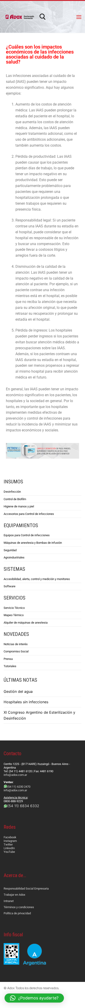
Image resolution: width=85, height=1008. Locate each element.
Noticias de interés (16, 644)
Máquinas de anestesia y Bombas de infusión (33, 542)
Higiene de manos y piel (19, 506)
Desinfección (12, 491)
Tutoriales (10, 666)
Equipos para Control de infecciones (27, 535)
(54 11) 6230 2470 (18, 786)
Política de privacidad (17, 913)
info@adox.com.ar (15, 775)
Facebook (10, 837)
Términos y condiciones (19, 907)
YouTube (9, 851)
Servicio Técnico (14, 608)
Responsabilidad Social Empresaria (26, 888)
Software (9, 586)
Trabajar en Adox (14, 894)
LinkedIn (9, 848)
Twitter (8, 844)
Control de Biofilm (15, 499)
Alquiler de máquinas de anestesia (26, 622)
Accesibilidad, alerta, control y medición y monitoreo (37, 579)
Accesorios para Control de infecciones (29, 514)
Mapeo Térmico (14, 615)
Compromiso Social (16, 651)
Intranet (9, 901)
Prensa (8, 659)
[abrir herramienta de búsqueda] (42, 17)
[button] (34, 998)
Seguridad (10, 550)
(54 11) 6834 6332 (23, 806)
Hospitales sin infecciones (26, 702)
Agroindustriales (14, 557)
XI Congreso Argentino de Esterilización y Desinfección (39, 715)
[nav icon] (78, 17)
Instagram (10, 841)
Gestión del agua (18, 691)
